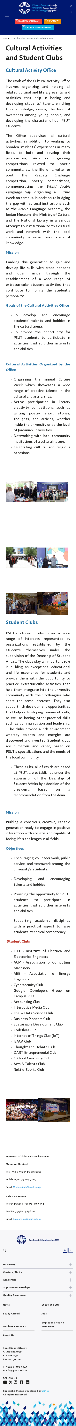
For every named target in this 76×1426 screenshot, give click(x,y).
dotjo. (45, 1391)
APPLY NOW (52, 21)
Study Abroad (11, 1314)
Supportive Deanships (16, 1287)
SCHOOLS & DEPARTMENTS (38, 27)
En (71, 6)
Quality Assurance (14, 1295)
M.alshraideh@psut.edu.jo (27, 1187)
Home (6, 38)
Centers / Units (12, 1272)
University (9, 1264)
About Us (8, 1335)
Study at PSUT (51, 1305)
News (6, 1305)
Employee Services (14, 1326)
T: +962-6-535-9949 (15, 1367)
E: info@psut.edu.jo (15, 1370)
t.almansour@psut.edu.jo (27, 1219)
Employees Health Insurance (53, 1324)
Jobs (44, 1314)
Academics (9, 1280)
